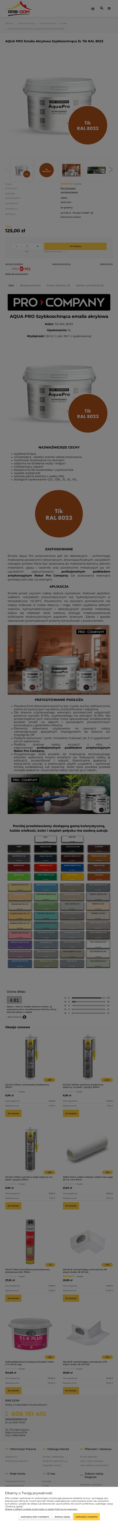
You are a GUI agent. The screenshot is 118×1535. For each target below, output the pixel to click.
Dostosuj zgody (62, 1516)
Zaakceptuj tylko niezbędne (35, 1516)
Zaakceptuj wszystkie (86, 1516)
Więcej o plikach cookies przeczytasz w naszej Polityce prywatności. (41, 1509)
